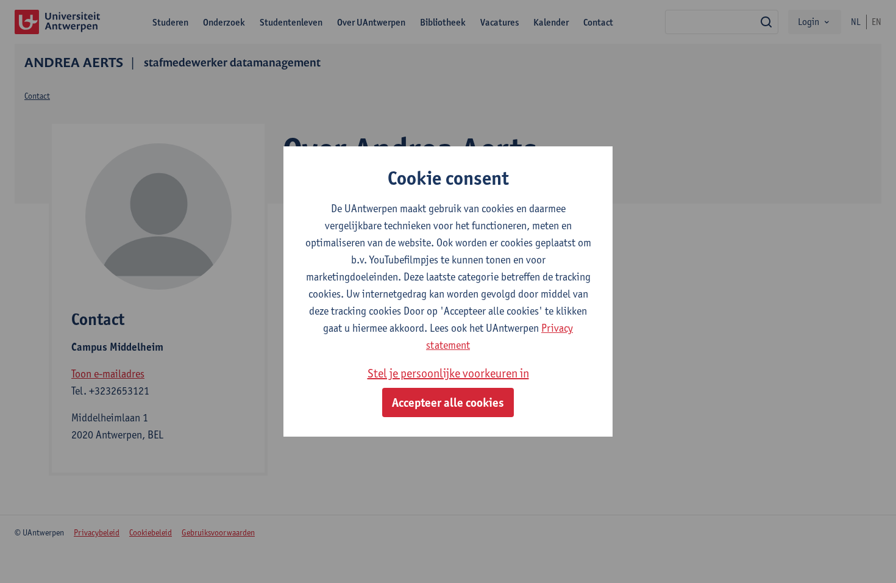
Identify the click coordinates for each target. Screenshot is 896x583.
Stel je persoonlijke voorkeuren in (448, 373)
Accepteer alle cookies (448, 402)
